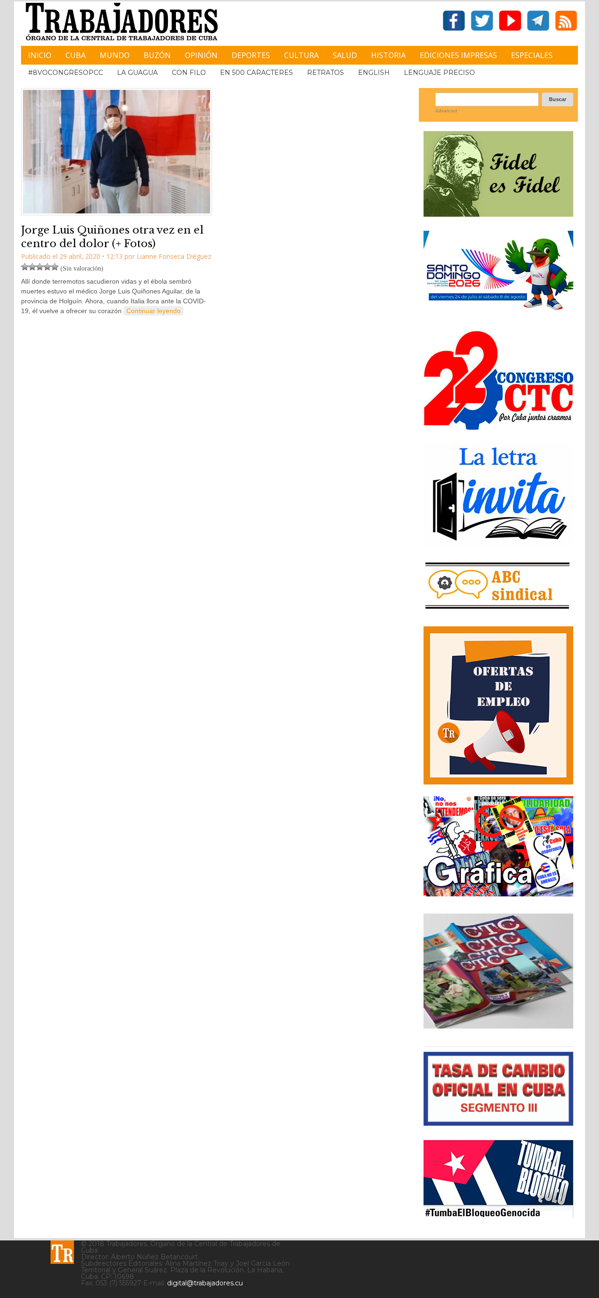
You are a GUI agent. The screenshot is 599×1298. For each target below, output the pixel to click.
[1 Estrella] (25, 267)
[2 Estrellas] (32, 267)
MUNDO (115, 55)
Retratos (325, 72)
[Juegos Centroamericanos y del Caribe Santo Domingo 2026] (498, 313)
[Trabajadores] (62, 1252)
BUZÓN (157, 55)
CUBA (76, 55)
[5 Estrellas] (54, 267)
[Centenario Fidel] (498, 213)
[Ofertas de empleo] (498, 705)
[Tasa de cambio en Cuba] (498, 1122)
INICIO (39, 55)
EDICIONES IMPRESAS (458, 55)
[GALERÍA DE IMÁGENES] (498, 893)
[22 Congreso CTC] (498, 426)
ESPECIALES (532, 55)
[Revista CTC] (498, 1029)
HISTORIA (388, 55)
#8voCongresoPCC (65, 72)
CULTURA (301, 55)
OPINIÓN (201, 55)
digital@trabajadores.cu (205, 1283)
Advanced (446, 110)
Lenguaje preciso (439, 72)
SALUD (345, 55)
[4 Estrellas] (47, 267)
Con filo (189, 72)
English (374, 72)
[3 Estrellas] (40, 267)
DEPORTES (251, 55)
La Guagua (137, 72)
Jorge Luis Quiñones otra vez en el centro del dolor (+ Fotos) (112, 237)
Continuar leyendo (153, 311)
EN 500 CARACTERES (256, 72)
